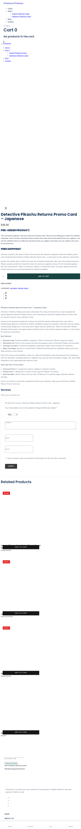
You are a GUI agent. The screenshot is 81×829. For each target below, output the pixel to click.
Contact (11, 22)
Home (10, 8)
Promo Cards (23, 288)
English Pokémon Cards (20, 14)
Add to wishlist (6, 283)
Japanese (13, 288)
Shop (10, 11)
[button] (21, 547)
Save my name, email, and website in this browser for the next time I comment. (37, 458)
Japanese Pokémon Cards (21, 16)
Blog (9, 19)
